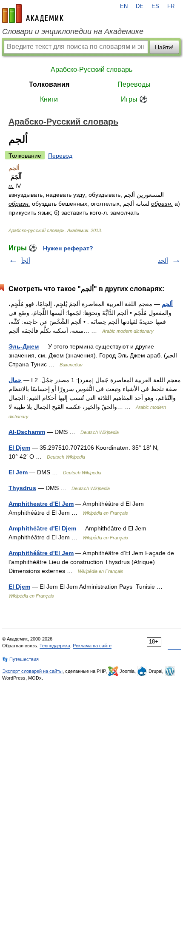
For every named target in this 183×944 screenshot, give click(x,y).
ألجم (167, 303)
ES (155, 6)
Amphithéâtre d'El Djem (42, 528)
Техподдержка (55, 645)
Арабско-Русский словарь (91, 69)
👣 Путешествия (20, 659)
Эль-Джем (24, 346)
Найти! (164, 47)
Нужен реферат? (68, 248)
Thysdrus (22, 488)
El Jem (18, 472)
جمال (15, 380)
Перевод (60, 155)
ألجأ (25, 260)
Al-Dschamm (27, 431)
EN (124, 6)
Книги (49, 99)
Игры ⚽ (134, 99)
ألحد (163, 260)
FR (170, 6)
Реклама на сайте (92, 645)
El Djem (19, 447)
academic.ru (32, 13)
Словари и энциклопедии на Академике (72, 31)
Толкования (49, 84)
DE (139, 6)
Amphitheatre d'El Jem (41, 503)
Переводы (134, 84)
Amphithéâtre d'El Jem (41, 553)
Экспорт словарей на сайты (32, 671)
